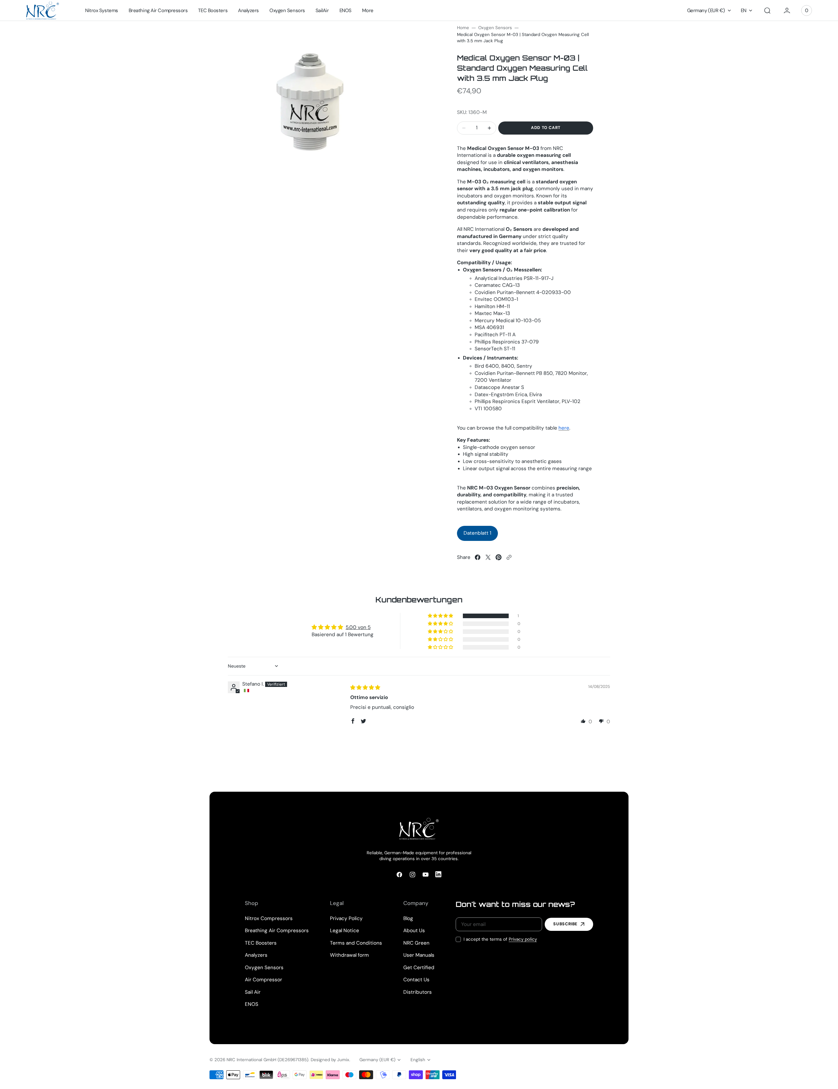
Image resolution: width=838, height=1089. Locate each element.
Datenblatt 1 (477, 533)
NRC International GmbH (251, 1059)
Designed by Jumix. (330, 1059)
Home (463, 27)
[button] (767, 10)
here (563, 428)
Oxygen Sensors (495, 27)
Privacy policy (523, 939)
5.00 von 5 (358, 627)
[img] (365, 687)
